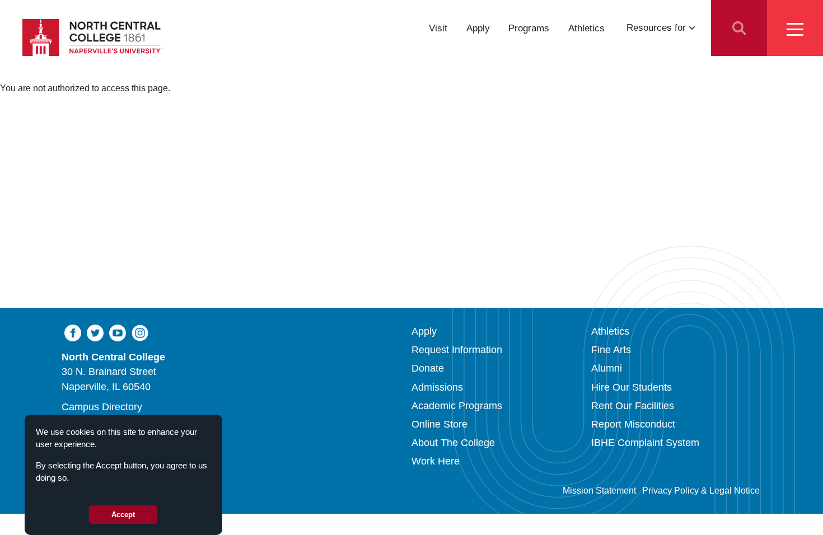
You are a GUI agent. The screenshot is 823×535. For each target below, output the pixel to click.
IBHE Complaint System (645, 442)
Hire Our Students (631, 387)
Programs (528, 27)
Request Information (457, 349)
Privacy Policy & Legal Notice (701, 490)
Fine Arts (611, 349)
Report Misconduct (633, 424)
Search (739, 28)
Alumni (606, 368)
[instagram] (140, 332)
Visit (438, 27)
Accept (123, 514)
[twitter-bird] (95, 332)
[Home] (92, 37)
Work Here (436, 461)
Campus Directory (102, 406)
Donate (428, 368)
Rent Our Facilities (632, 405)
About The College (453, 442)
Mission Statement (599, 490)
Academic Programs (457, 405)
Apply (478, 27)
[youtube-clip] (117, 332)
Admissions (437, 387)
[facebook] (72, 332)
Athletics (586, 27)
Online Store (439, 424)
